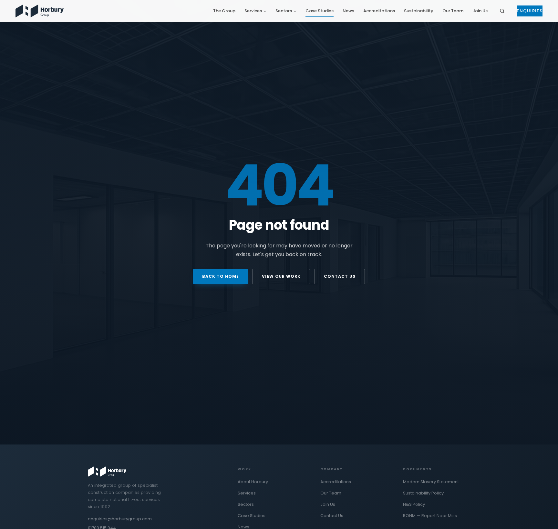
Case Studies (319, 11)
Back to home (220, 276)
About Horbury (253, 482)
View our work (281, 276)
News (348, 11)
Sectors (283, 11)
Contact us (340, 276)
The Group (224, 11)
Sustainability (418, 11)
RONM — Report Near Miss (430, 516)
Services (253, 11)
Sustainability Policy (423, 493)
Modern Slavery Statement (431, 482)
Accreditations (379, 11)
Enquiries (529, 11)
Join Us (480, 11)
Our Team (452, 11)
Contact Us (331, 516)
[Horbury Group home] (40, 11)
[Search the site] (502, 10)
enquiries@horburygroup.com (120, 519)
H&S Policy (414, 504)
